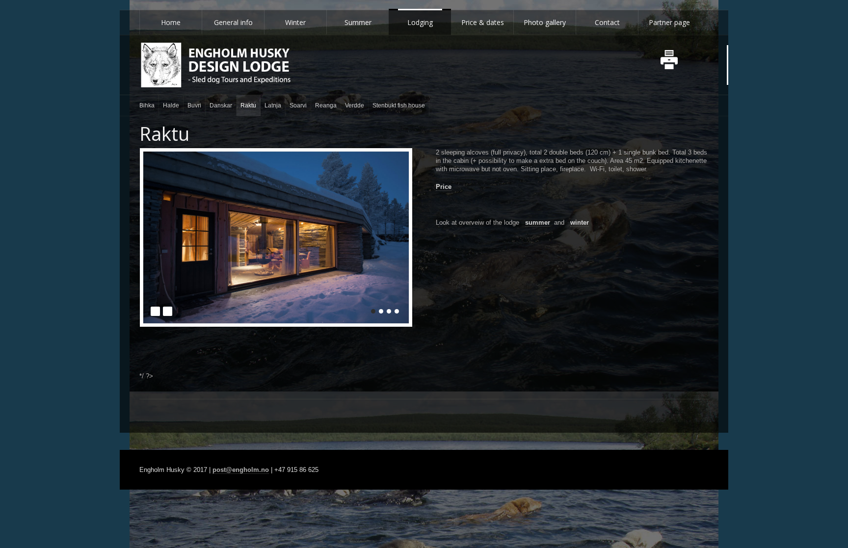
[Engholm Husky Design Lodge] (216, 65)
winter (579, 222)
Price (443, 186)
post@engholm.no (240, 469)
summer (537, 222)
